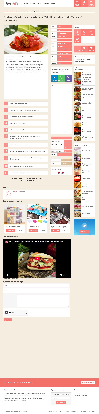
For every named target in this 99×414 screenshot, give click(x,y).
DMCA (93, 411)
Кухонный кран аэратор (59, 227)
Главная (50, 411)
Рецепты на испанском (81, 395)
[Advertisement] (26, 85)
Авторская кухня (55, 138)
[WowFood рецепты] (12, 3)
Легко (66, 147)
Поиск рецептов (82, 411)
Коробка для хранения (13, 227)
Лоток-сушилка (34, 227)
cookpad (64, 163)
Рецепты (55, 411)
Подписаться (84, 231)
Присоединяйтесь (88, 382)
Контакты (73, 411)
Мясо (63, 160)
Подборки (67, 411)
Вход (89, 411)
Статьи (61, 411)
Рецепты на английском (81, 393)
